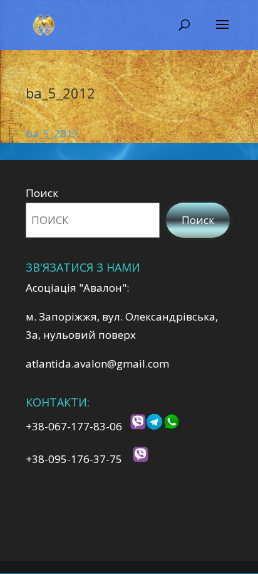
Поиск (42, 193)
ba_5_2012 (52, 133)
